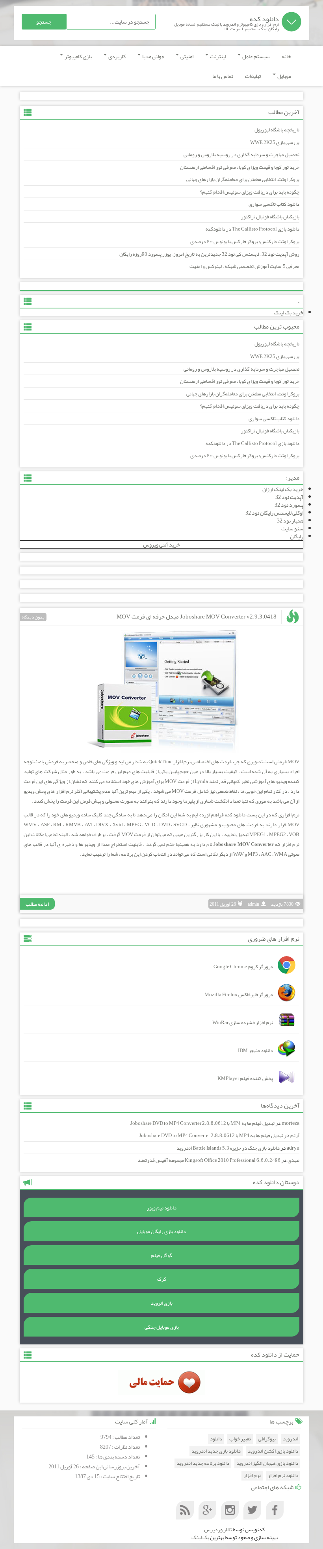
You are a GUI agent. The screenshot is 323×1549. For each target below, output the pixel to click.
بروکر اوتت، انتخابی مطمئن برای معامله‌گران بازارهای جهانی (242, 179)
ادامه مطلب (37, 903)
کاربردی (117, 56)
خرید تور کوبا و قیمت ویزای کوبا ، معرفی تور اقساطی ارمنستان (239, 167)
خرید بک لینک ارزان (282, 489)
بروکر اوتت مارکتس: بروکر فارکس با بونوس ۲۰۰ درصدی (244, 241)
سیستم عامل (255, 56)
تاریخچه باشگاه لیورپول (276, 130)
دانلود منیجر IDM (255, 1050)
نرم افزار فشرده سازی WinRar (242, 1022)
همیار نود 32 (290, 520)
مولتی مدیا (152, 56)
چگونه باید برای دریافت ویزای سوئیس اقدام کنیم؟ (249, 192)
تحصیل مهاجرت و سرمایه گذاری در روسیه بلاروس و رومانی (241, 155)
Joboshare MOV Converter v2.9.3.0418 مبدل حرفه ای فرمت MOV (197, 616)
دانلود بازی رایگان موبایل (161, 1231)
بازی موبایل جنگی (162, 1327)
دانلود (216, 1439)
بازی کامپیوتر (78, 56)
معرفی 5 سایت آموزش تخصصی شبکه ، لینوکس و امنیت (244, 266)
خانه (286, 56)
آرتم (294, 1135)
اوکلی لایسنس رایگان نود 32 (274, 512)
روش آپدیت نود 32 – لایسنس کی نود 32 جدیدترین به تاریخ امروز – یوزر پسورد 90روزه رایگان (209, 254)
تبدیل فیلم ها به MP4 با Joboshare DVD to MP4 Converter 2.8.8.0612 (202, 1123)
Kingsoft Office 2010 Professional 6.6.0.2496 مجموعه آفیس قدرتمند (209, 1160)
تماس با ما (222, 75)
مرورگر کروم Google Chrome (243, 967)
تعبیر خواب (240, 1439)
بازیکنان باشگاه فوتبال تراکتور (270, 217)
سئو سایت (292, 528)
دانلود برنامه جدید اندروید (202, 1463)
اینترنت (217, 56)
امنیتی (186, 56)
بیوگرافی (267, 1439)
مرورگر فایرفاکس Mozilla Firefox (238, 995)
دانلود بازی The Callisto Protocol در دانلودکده (252, 229)
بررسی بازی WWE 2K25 (274, 142)
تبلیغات (253, 75)
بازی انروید (162, 1303)
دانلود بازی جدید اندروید (216, 1451)
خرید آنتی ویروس (161, 544)
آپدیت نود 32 (289, 496)
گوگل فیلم (161, 1255)
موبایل (284, 75)
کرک (161, 1279)
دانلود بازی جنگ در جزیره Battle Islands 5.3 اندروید (228, 1148)
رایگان (296, 536)
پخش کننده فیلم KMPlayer (245, 1078)
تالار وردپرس (218, 1529)
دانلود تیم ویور (161, 1208)
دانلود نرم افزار (283, 1476)
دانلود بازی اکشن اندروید (273, 1451)
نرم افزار (252, 1476)
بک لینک (200, 1537)
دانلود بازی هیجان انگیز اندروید (267, 1463)
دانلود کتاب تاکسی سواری (274, 204)
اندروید (290, 1439)
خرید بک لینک (288, 312)
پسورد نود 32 (289, 504)
